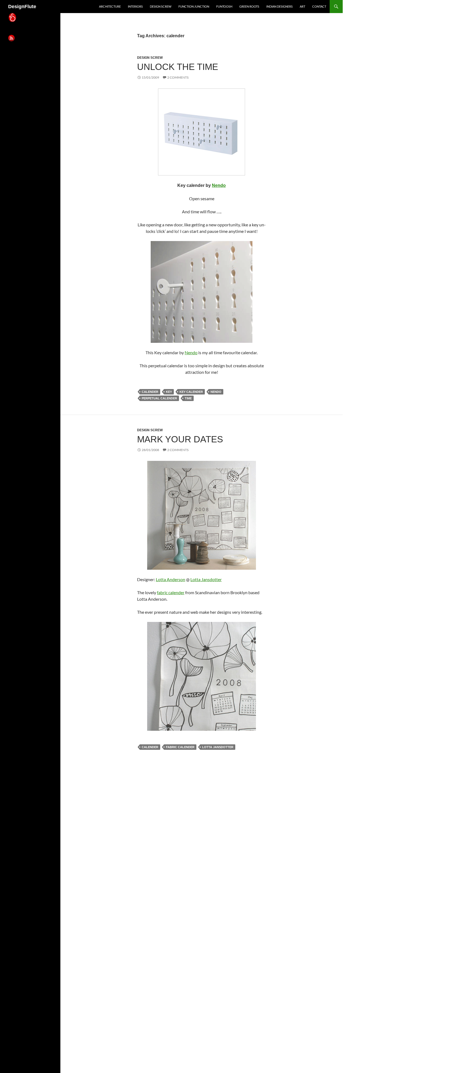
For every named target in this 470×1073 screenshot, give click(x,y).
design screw (160, 6)
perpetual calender (159, 398)
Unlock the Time (177, 67)
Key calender (191, 391)
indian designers (279, 6)
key (169, 391)
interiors (135, 6)
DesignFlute (22, 6)
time (188, 398)
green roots (249, 6)
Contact (319, 6)
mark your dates (180, 439)
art (302, 6)
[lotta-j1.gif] (201, 675)
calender (150, 391)
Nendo (219, 185)
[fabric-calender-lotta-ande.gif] (201, 514)
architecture (110, 6)
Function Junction (193, 6)
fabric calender (170, 592)
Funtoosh (224, 6)
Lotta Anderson (170, 579)
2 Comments (177, 77)
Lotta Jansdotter (206, 579)
